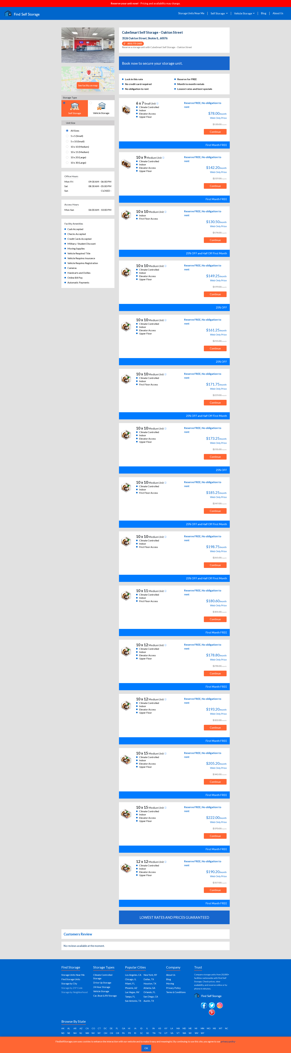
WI (190, 1033)
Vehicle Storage (101, 991)
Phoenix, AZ (131, 988)
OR (117, 1033)
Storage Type (70, 97)
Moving (170, 983)
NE (68, 1033)
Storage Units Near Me (191, 13)
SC (141, 1033)
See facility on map (88, 85)
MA (178, 1028)
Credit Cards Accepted (79, 238)
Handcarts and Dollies (78, 272)
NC (226, 1028)
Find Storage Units (70, 979)
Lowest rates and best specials (194, 88)
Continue (215, 131)
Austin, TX (149, 1000)
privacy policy (228, 1041)
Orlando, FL (149, 992)
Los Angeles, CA (133, 974)
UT (165, 1033)
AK (62, 1028)
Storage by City (69, 983)
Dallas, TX (149, 979)
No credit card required (138, 84)
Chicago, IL (130, 979)
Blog (263, 13)
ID (141, 1028)
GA (123, 1028)
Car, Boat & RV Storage (105, 995)
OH (105, 1033)
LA (172, 1028)
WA (184, 1033)
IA (135, 1028)
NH (75, 1033)
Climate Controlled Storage (102, 976)
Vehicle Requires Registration (82, 263)
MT (220, 1028)
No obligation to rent (137, 88)
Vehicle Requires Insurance (81, 258)
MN (202, 1028)
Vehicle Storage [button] (243, 13)
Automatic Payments (78, 282)
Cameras (72, 267)
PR (129, 1033)
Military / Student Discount (81, 243)
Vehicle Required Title (78, 253)
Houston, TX (150, 983)
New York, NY (150, 974)
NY (99, 1033)
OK (111, 1033)
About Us (278, 13)
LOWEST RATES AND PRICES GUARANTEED (174, 917)
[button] (65, 45)
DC (105, 1028)
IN (153, 1028)
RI (135, 1033)
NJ (81, 1033)
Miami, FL (130, 983)
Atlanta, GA (149, 988)
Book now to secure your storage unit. (152, 63)
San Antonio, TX (133, 1000)
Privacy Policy (173, 988)
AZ (81, 1028)
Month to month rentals (190, 84)
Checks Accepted (76, 233)
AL (68, 1028)
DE (111, 1028)
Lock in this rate (134, 79)
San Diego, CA (151, 996)
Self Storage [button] (218, 13)
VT (178, 1033)
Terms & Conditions (176, 992)
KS (159, 1028)
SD (147, 1033)
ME (190, 1028)
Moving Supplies (76, 248)
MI (196, 1028)
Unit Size (70, 122)
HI (129, 1028)
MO (209, 1028)
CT (99, 1028)
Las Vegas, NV (132, 992)
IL (147, 1028)
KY (165, 1028)
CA (87, 1028)
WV (196, 1033)
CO (93, 1028)
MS (214, 1028)
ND (62, 1033)
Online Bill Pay (75, 277)
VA (172, 1033)
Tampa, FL (130, 996)
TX (159, 1033)
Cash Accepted (75, 229)
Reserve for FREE (187, 79)
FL (117, 1028)
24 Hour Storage (101, 987)
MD (184, 1028)
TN (153, 1033)
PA (123, 1033)
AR (75, 1028)
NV (93, 1033)
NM (87, 1033)
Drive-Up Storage (102, 982)
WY (202, 1033)
